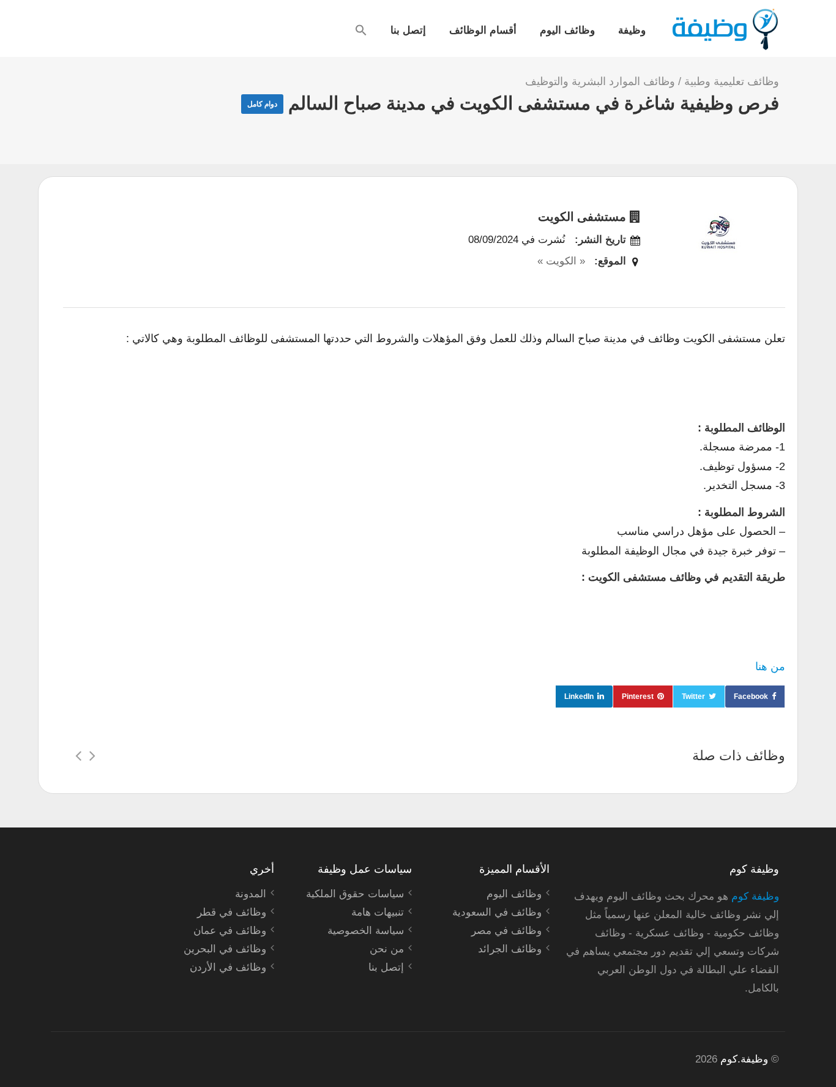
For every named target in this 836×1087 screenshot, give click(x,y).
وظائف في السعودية (497, 912)
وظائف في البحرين (225, 949)
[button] (361, 30)
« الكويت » (561, 261)
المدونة (250, 894)
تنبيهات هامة (377, 912)
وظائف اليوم (567, 29)
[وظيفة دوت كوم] (724, 29)
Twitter (693, 696)
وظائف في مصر (506, 930)
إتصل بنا (408, 29)
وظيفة (632, 29)
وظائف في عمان (229, 930)
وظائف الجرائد (510, 949)
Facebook (751, 696)
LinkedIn (579, 696)
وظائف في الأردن (228, 967)
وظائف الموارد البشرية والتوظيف (600, 81)
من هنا (770, 666)
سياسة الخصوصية (365, 930)
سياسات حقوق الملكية (355, 894)
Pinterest (638, 696)
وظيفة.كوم (744, 1059)
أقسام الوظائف (483, 29)
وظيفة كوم (755, 896)
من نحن (387, 949)
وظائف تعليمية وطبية (731, 81)
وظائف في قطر (231, 912)
